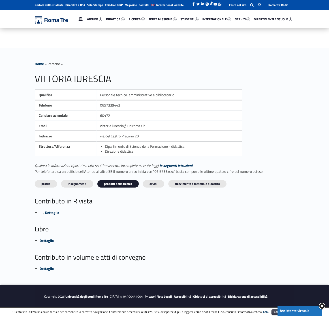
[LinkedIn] (203, 3)
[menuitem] (80, 19)
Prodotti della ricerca (118, 183)
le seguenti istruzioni (176, 165)
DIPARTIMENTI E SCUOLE (271, 19)
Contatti (144, 5)
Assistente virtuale (294, 310)
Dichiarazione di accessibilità (247, 296)
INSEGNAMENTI (77, 183)
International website (170, 5)
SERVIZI (240, 19)
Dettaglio (52, 212)
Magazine (131, 5)
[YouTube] (215, 3)
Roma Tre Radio (278, 5)
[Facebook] (194, 3)
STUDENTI (187, 19)
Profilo (45, 183)
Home (80, 19)
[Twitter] (198, 3)
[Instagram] (207, 3)
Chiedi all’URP (114, 5)
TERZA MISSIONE (160, 19)
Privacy (150, 296)
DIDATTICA (113, 19)
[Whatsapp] (220, 3)
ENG (266, 312)
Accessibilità (182, 296)
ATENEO (92, 19)
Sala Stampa (95, 5)
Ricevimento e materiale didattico (197, 183)
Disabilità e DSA (75, 5)
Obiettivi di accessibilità (209, 296)
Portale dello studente (49, 5)
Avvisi (154, 183)
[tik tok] (211, 3)
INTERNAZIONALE (214, 19)
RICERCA (134, 19)
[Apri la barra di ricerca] (245, 5)
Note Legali (164, 296)
